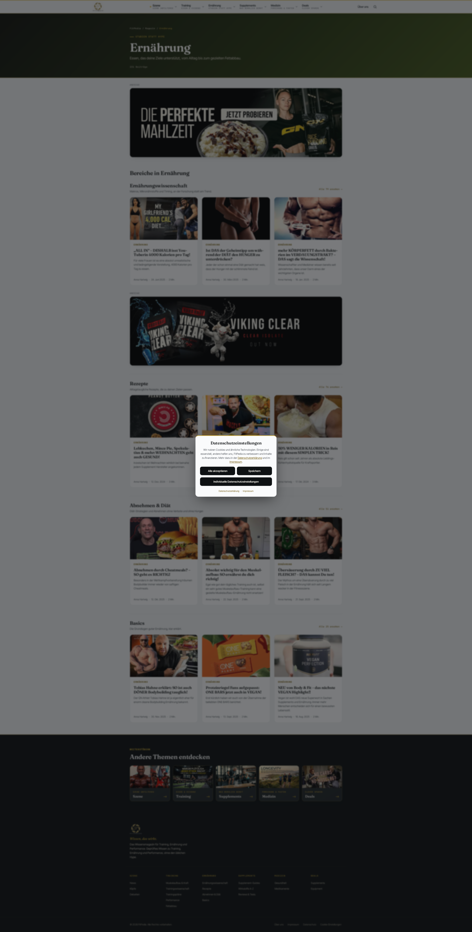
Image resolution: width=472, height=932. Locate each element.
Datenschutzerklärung (250, 457)
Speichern (254, 470)
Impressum (236, 461)
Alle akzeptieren (217, 470)
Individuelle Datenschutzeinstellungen (236, 481)
